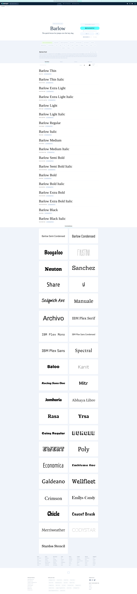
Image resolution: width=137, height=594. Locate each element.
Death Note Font (31, 579)
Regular (82, 45)
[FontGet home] (4, 3)
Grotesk (92, 42)
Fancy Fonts (72, 580)
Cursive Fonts (59, 580)
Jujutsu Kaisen (30, 585)
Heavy (87, 45)
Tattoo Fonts (51, 582)
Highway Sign (43, 45)
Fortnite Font (30, 590)
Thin (64, 45)
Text (56, 45)
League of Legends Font (32, 582)
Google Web (56, 42)
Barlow (59, 53)
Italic (60, 45)
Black (91, 45)
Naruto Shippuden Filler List (53, 590)
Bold (72, 45)
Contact (90, 587)
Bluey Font (30, 587)
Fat (95, 45)
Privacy (90, 584)
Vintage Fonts (51, 585)
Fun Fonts (64, 585)
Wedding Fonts (78, 585)
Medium (77, 45)
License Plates (51, 45)
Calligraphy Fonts (52, 580)
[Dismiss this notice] (101, 1)
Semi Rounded (78, 42)
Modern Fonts (72, 582)
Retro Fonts (58, 585)
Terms (90, 586)
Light (68, 45)
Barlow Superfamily (64, 42)
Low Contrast (86, 42)
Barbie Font (30, 588)
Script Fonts (66, 580)
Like (88, 33)
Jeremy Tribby (94, 52)
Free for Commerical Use (47, 42)
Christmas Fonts (70, 585)
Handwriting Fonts (58, 582)
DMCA (90, 589)
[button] (127, 3)
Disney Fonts (62, 590)
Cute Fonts (66, 582)
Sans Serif (72, 42)
